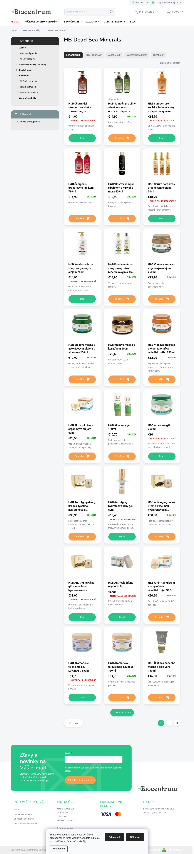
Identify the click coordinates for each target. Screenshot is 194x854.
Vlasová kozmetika (29, 92)
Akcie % (23, 47)
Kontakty (18, 809)
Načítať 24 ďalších (122, 712)
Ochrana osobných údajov (26, 823)
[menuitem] (16, 21)
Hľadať (111, 11)
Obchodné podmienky (24, 819)
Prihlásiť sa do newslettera (80, 780)
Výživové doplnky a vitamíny (32, 64)
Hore (76, 723)
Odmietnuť (114, 837)
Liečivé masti (25, 70)
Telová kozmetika (28, 87)
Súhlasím (135, 837)
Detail (82, 138)
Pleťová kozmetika (28, 81)
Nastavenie (59, 848)
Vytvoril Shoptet (152, 850)
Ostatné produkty (27, 98)
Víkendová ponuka (28, 53)
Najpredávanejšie (137, 55)
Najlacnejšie (94, 55)
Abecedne (158, 55)
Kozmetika (24, 75)
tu (85, 841)
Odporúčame (73, 55)
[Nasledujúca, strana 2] (169, 723)
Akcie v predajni (27, 59)
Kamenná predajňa (23, 814)
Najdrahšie (114, 55)
